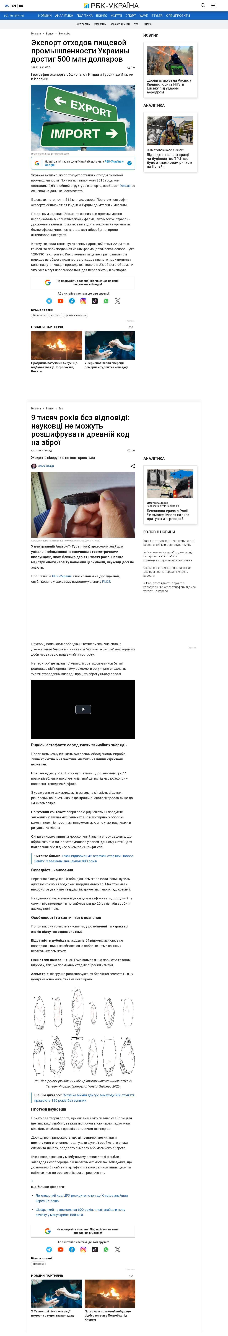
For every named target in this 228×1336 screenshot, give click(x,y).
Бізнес (101, 16)
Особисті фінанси (120, 24)
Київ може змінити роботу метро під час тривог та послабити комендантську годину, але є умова (168, 556)
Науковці (38, 1263)
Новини (45, 16)
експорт (55, 315)
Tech (136, 24)
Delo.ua (125, 186)
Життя (116, 16)
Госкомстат (39, 315)
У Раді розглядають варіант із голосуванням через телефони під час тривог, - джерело (169, 587)
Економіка (100, 24)
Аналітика (64, 16)
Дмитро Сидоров (157, 503)
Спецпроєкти (178, 16)
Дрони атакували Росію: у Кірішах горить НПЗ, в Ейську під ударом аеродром (169, 86)
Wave (143, 16)
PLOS (106, 581)
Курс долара (83, 24)
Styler (157, 16)
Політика (85, 16)
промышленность (75, 315)
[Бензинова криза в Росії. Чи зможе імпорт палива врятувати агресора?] (170, 484)
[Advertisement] (83, 613)
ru (21, 6)
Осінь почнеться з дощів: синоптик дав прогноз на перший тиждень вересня (167, 571)
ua (7, 6)
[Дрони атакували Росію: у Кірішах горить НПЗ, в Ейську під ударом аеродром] (170, 61)
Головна (36, 33)
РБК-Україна (62, 576)
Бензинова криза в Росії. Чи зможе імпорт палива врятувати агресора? (168, 515)
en (14, 6)
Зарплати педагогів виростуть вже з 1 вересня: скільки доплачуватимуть (169, 542)
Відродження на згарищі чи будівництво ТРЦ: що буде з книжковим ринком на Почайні (169, 160)
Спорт (130, 16)
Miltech (148, 24)
